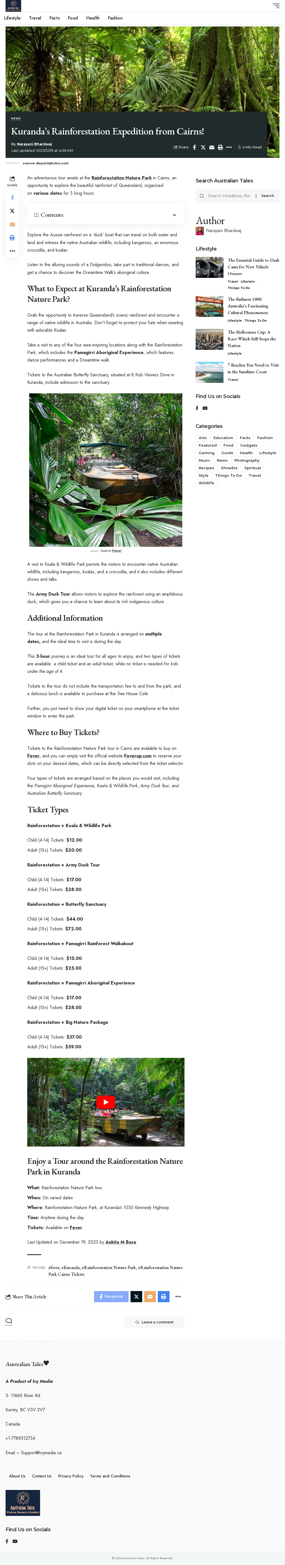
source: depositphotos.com (45, 163)
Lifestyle (248, 281)
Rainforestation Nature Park (122, 178)
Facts (245, 437)
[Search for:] (230, 196)
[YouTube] (205, 409)
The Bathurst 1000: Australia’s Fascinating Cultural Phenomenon (249, 306)
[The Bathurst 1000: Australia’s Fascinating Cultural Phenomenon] (209, 306)
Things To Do (239, 288)
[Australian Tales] (13, 6)
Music (204, 460)
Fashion (265, 437)
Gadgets (248, 445)
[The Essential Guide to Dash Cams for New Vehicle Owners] (209, 267)
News (16, 119)
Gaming (207, 453)
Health (246, 453)
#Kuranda (71, 1267)
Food (228, 445)
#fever (53, 1267)
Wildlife (206, 483)
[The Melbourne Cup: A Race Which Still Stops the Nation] (209, 339)
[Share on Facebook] (194, 147)
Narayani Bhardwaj (34, 144)
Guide (227, 453)
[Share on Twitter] (203, 147)
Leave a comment (157, 1322)
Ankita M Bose (120, 1242)
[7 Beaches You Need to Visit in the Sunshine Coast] (209, 372)
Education (223, 437)
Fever (117, 551)
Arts (203, 437)
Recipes (206, 468)
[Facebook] (197, 409)
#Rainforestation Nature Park (109, 1267)
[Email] (212, 147)
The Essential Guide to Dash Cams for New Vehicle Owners (253, 266)
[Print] (220, 147)
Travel (233, 281)
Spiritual (252, 468)
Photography (247, 460)
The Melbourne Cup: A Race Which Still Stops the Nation (252, 338)
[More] (229, 147)
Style (203, 475)
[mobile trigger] (274, 6)
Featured (208, 445)
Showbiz (229, 468)
